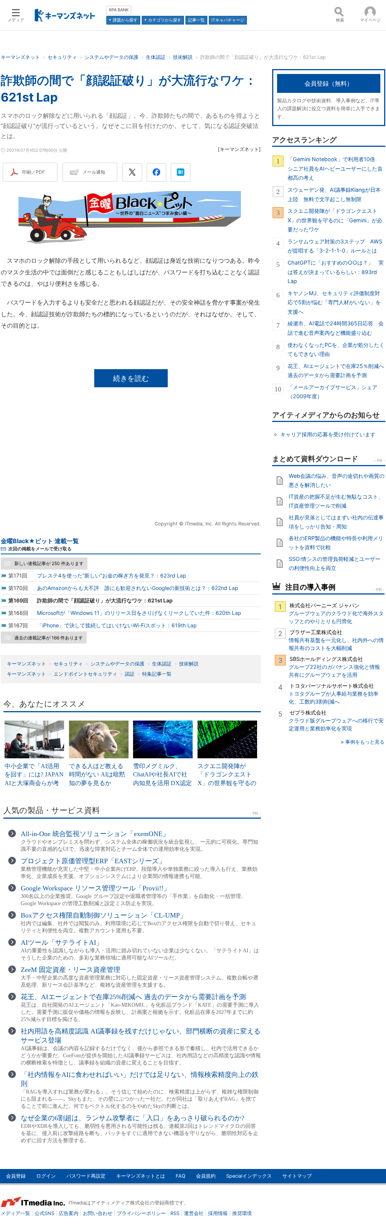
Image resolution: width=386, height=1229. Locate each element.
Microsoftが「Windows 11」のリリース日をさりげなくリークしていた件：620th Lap (139, 613)
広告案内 (68, 1213)
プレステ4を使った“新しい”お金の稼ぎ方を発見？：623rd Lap (111, 575)
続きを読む (131, 378)
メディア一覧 (15, 1213)
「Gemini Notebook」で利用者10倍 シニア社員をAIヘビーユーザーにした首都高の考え (335, 168)
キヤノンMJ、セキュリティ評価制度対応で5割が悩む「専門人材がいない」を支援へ (334, 302)
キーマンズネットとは (140, 1176)
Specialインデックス (249, 1176)
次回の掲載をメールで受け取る (40, 548)
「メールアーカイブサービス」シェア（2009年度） (332, 391)
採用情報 (218, 1213)
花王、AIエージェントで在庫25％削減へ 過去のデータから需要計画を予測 (336, 370)
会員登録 (16, 1176)
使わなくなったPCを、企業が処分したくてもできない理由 (336, 349)
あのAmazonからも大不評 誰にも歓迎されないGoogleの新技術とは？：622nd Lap (137, 588)
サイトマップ (297, 1176)
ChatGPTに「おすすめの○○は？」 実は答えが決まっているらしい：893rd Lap (336, 271)
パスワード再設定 (86, 1176)
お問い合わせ (97, 1213)
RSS (174, 1213)
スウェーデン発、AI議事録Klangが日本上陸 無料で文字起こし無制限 (334, 194)
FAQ (180, 1176)
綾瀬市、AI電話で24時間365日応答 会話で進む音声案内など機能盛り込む (336, 328)
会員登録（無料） (329, 83)
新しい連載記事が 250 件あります (49, 563)
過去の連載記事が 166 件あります (48, 638)
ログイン (46, 1176)
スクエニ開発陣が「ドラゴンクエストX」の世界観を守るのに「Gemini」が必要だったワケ (335, 220)
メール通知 (94, 172)
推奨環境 (242, 1213)
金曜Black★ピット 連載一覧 (40, 541)
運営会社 (194, 1213)
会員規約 (206, 1176)
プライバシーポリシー (141, 1213)
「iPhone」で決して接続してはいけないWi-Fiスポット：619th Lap (117, 625)
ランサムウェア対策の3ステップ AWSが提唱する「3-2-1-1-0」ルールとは (335, 246)
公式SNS (44, 1213)
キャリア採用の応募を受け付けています (327, 434)
